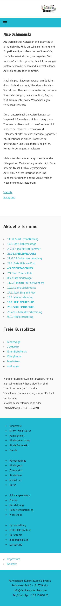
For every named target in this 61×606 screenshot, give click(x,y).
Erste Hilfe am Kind (20, 530)
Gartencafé (15, 544)
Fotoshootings (17, 460)
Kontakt (12, 563)
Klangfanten (14, 356)
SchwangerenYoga (20, 495)
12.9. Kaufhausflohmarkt (21, 287)
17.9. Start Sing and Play (21, 292)
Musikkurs (15, 480)
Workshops (15, 514)
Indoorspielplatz (18, 539)
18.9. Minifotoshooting (20, 297)
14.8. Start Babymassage (21, 244)
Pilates (13, 500)
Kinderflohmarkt (18, 445)
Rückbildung (16, 505)
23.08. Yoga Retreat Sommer (24, 248)
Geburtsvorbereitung (21, 509)
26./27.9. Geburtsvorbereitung (24, 312)
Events (13, 450)
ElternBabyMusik (17, 351)
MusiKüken (13, 361)
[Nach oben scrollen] (55, 600)
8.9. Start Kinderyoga (19, 277)
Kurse (12, 484)
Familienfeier (16, 435)
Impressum (13, 559)
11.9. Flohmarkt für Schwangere (25, 282)
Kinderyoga (13, 342)
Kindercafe (15, 425)
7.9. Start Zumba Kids (19, 273)
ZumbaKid (12, 346)
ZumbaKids (15, 470)
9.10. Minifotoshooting (20, 316)
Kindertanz (15, 475)
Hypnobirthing (17, 525)
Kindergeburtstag (19, 440)
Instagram (9, 197)
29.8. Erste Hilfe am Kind (21, 263)
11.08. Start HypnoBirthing (22, 239)
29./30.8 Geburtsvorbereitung (24, 258)
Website (7, 192)
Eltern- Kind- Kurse (20, 430)
